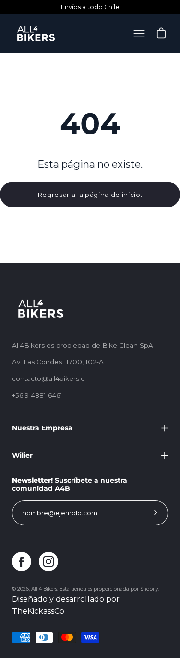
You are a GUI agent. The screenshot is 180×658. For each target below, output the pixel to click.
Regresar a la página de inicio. (90, 194)
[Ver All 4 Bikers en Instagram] (48, 561)
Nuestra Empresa (42, 428)
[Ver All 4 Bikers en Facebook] (21, 561)
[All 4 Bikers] (36, 33)
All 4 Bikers (44, 589)
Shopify (149, 589)
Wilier (22, 455)
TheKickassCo (38, 611)
